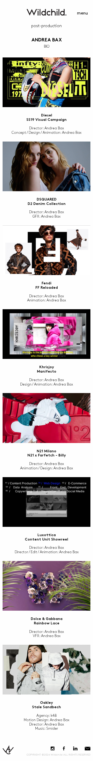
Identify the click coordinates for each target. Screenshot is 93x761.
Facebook (64, 748)
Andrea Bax (47, 40)
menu (82, 13)
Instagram (53, 748)
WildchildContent (46, 12)
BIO (46, 46)
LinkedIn (75, 748)
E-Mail (87, 748)
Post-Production (46, 26)
